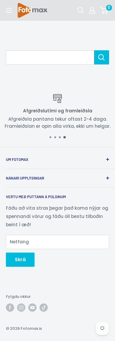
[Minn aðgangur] (92, 10)
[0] (104, 10)
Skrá (20, 259)
